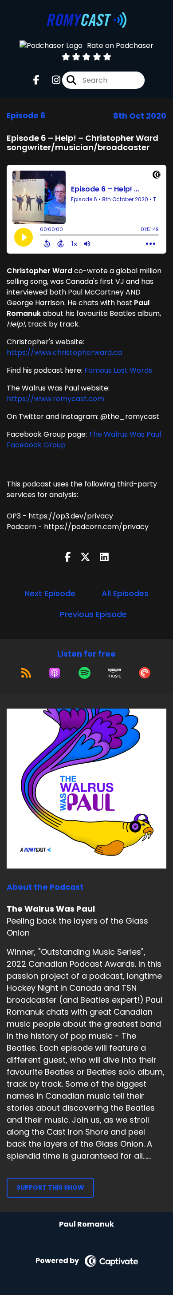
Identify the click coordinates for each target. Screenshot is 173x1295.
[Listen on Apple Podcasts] (55, 673)
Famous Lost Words (117, 370)
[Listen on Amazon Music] (114, 673)
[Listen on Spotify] (84, 673)
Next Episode (49, 593)
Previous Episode (93, 614)
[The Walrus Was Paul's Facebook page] (36, 80)
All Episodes (125, 593)
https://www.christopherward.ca (64, 352)
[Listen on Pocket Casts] (145, 673)
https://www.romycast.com (55, 399)
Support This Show (50, 1187)
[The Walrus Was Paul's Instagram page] (50, 80)
